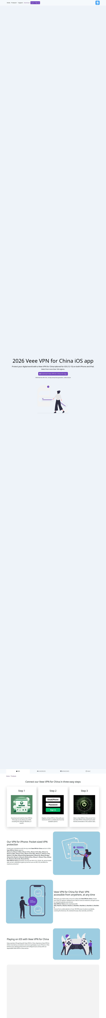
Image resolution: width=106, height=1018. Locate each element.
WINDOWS (65, 771)
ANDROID (42, 771)
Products (13, 776)
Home (8, 3)
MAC (88, 771)
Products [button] (13, 3)
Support (20, 3)
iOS (19, 771)
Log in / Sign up (35, 3)
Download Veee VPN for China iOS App (54, 374)
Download (27, 3)
